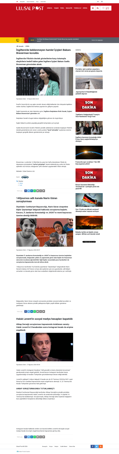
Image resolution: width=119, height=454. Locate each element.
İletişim (56, 446)
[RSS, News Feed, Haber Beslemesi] (101, 446)
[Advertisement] (59, 25)
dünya (21, 183)
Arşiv (37, 1)
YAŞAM (56, 8)
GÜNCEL (49, 8)
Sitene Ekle (43, 1)
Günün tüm (97, 40)
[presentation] (22, 40)
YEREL (62, 8)
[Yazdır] (40, 190)
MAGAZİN (69, 8)
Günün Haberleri (30, 1)
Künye (51, 446)
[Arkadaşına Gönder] (37, 190)
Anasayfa (44, 446)
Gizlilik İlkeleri (63, 446)
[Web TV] (98, 1)
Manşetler (22, 1)
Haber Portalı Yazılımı (24, 451)
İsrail (21, 185)
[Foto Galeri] (102, 1)
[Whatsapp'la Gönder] (34, 190)
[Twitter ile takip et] (97, 446)
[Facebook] (25, 190)
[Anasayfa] (17, 1)
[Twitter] (28, 190)
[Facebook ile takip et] (93, 446)
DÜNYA (85, 8)
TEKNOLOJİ (77, 8)
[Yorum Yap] (43, 190)
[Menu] (92, 8)
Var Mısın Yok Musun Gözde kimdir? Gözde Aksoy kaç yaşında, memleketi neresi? (58, 40)
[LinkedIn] (31, 190)
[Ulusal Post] (30, 8)
